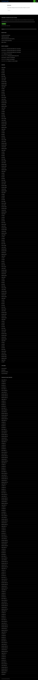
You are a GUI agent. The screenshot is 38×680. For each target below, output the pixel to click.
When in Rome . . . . (4, 42)
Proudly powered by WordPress (5, 678)
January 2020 (3, 517)
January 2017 (3, 268)
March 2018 (3, 243)
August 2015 (3, 298)
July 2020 (2, 194)
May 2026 (3, 72)
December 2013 (3, 333)
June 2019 (3, 217)
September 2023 (4, 127)
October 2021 (3, 480)
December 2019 (3, 206)
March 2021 (3, 180)
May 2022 (3, 155)
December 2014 (3, 312)
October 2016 (3, 273)
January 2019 (3, 226)
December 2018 (3, 227)
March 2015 (3, 307)
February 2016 (3, 287)
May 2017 (3, 261)
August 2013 (3, 340)
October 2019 (3, 210)
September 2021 (4, 169)
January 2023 (3, 141)
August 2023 (3, 129)
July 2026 (2, 69)
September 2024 (4, 106)
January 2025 (3, 99)
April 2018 (3, 554)
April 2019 (3, 220)
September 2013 (4, 651)
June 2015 (3, 301)
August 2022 (3, 150)
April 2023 (3, 136)
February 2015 (3, 621)
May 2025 (3, 92)
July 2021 (2, 173)
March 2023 (3, 450)
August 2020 (3, 192)
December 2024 (3, 413)
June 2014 (3, 635)
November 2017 (3, 250)
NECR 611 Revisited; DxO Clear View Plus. (8, 38)
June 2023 (3, 132)
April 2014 (3, 326)
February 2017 (3, 266)
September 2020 (4, 190)
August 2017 (3, 568)
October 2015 (3, 294)
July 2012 (2, 361)
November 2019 (3, 208)
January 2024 (3, 120)
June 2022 (3, 153)
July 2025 (2, 88)
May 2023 (3, 134)
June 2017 (3, 259)
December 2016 (3, 270)
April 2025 (3, 93)
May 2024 (3, 113)
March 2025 (3, 95)
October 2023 (3, 125)
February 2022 (3, 160)
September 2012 (4, 358)
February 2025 (3, 97)
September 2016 (4, 275)
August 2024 (3, 420)
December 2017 (3, 561)
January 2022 (3, 162)
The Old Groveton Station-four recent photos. (14, 48)
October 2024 (3, 104)
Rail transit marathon (4, 371)
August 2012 (3, 672)
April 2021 (3, 178)
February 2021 (3, 494)
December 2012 (3, 354)
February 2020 (3, 203)
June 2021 (3, 487)
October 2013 (3, 337)
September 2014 (4, 317)
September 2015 (4, 296)
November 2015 (3, 293)
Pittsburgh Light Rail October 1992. (13, 55)
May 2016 (3, 282)
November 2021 (3, 166)
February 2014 (3, 330)
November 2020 (3, 187)
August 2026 (3, 67)
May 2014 (3, 324)
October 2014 (3, 628)
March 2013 (3, 349)
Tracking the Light (5, 1)
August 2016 (3, 277)
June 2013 (3, 344)
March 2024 (3, 116)
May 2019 (3, 531)
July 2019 (2, 215)
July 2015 (2, 300)
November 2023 (3, 123)
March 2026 (3, 76)
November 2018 (3, 229)
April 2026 (3, 74)
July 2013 (2, 342)
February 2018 (3, 245)
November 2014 (3, 314)
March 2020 (3, 201)
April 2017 (3, 263)
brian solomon (3, 50)
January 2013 (3, 665)
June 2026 (3, 383)
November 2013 (3, 335)
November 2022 (3, 457)
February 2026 (3, 390)
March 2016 (3, 598)
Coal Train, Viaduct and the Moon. (6, 40)
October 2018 (3, 231)
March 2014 (3, 328)
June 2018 (3, 238)
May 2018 (3, 240)
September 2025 (4, 397)
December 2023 (3, 122)
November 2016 (3, 584)
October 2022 (3, 146)
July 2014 (2, 321)
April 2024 (3, 427)
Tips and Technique (4, 373)
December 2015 (3, 291)
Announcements (4, 368)
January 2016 (3, 289)
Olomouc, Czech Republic (11, 57)
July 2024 (2, 109)
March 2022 (3, 159)
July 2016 (2, 591)
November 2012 (3, 356)
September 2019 (4, 524)
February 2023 (3, 139)
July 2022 (2, 464)
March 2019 (3, 222)
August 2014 (3, 319)
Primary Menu (37, 1)
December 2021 (3, 164)
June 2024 (3, 111)
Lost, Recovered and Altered (5, 35)
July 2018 (2, 236)
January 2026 (3, 79)
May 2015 (3, 303)
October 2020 (3, 189)
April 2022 (3, 157)
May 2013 (3, 658)
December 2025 (3, 81)
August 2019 (3, 213)
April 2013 (3, 347)
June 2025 (3, 90)
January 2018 (3, 247)
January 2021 (3, 183)
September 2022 (4, 148)
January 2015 (3, 310)
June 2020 (3, 196)
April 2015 (3, 305)
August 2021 (3, 171)
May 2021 (3, 176)
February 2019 (3, 224)
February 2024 (3, 118)
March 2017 (3, 264)
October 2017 (3, 252)
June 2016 (3, 280)
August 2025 (3, 86)
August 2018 (3, 547)
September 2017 (4, 254)
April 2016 (3, 284)
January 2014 (3, 331)
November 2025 (3, 83)
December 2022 (3, 143)
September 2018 (4, 233)
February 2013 (3, 351)
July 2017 (2, 257)
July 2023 (2, 130)
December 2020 (3, 185)
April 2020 (3, 199)
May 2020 (3, 197)
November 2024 (3, 102)
